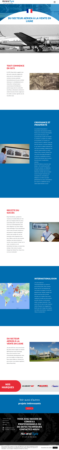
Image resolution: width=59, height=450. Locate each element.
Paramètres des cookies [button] (46, 447)
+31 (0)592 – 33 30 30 (9, 429)
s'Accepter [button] (55, 447)
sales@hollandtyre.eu (9, 427)
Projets (29, 408)
